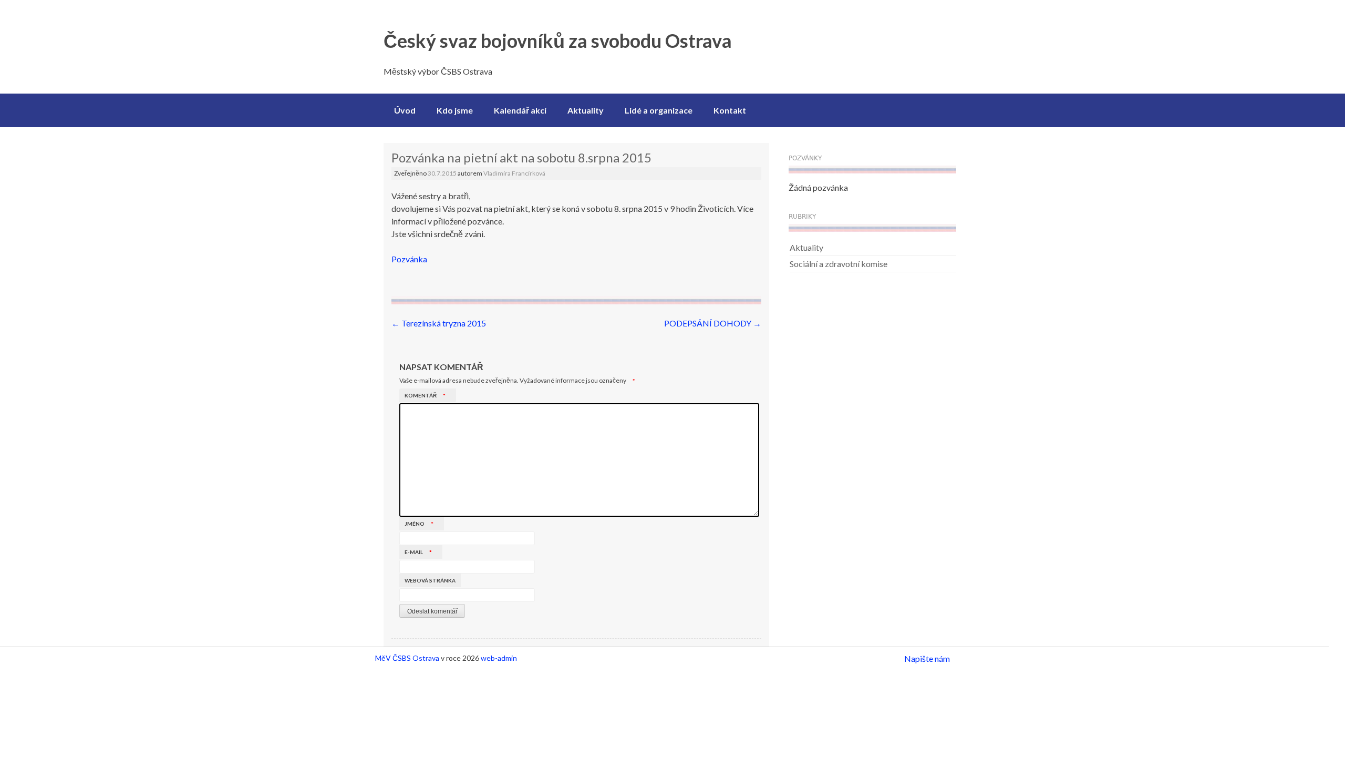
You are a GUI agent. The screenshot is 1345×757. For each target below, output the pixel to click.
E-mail (418, 552)
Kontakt (729, 110)
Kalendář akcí (520, 110)
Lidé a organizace (658, 110)
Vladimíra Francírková (514, 173)
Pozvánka (409, 259)
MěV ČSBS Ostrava (407, 657)
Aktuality (585, 110)
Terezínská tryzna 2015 (438, 323)
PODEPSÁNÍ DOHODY (712, 323)
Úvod (405, 110)
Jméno (419, 523)
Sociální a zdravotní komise (838, 264)
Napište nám (927, 658)
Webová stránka (430, 580)
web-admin (499, 657)
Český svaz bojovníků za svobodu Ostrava (558, 40)
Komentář (425, 395)
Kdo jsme (455, 110)
